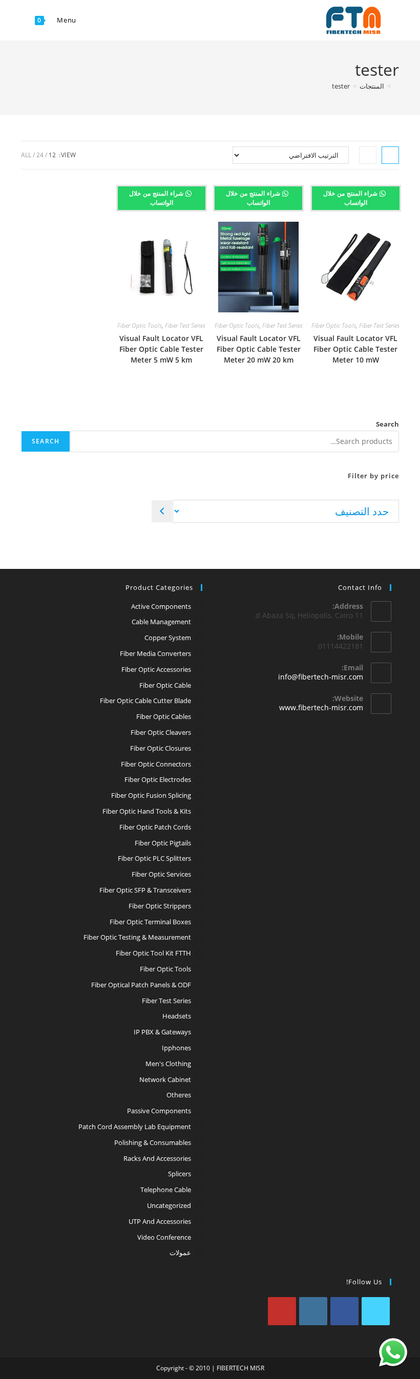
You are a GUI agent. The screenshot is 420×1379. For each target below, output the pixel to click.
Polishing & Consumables (152, 1142)
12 (52, 155)
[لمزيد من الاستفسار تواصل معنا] (393, 1352)
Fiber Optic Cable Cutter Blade (145, 700)
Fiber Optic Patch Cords (155, 827)
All (26, 155)
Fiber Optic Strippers (160, 905)
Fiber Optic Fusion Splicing (151, 795)
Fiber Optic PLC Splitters (154, 858)
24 (40, 155)
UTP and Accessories (160, 1221)
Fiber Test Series (379, 325)
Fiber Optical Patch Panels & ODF (141, 984)
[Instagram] (313, 1311)
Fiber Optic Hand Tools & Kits (146, 811)
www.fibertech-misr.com (321, 707)
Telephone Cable (165, 1189)
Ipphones (176, 1047)
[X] (376, 1311)
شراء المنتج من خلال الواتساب (351, 198)
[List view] (367, 155)
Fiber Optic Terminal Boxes (150, 921)
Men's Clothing (168, 1063)
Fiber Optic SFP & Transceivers (145, 890)
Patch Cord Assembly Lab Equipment (134, 1126)
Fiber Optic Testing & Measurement (137, 937)
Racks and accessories (157, 1158)
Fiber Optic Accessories (156, 669)
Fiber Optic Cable (165, 685)
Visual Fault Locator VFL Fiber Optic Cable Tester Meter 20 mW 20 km (259, 349)
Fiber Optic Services (161, 874)
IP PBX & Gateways (162, 1031)
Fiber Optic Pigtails (163, 842)
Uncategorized (169, 1205)
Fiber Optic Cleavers (161, 732)
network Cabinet (165, 1079)
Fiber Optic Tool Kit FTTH (153, 953)
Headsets (176, 1016)
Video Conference (164, 1237)
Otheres (178, 1094)
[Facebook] (344, 1311)
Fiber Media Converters (155, 653)
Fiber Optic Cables (163, 716)
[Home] (396, 86)
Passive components (159, 1110)
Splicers (179, 1173)
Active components (161, 606)
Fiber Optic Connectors (156, 764)
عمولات (180, 1252)
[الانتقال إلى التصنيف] (162, 511)
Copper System (167, 637)
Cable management (161, 621)
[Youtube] (282, 1311)
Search (387, 424)
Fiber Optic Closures (160, 748)
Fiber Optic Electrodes (157, 779)
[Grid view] (390, 155)
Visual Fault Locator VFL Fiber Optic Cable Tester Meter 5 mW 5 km (161, 349)
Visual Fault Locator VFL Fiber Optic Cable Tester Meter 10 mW (355, 349)
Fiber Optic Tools (333, 325)
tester (341, 86)
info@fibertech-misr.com (320, 677)
